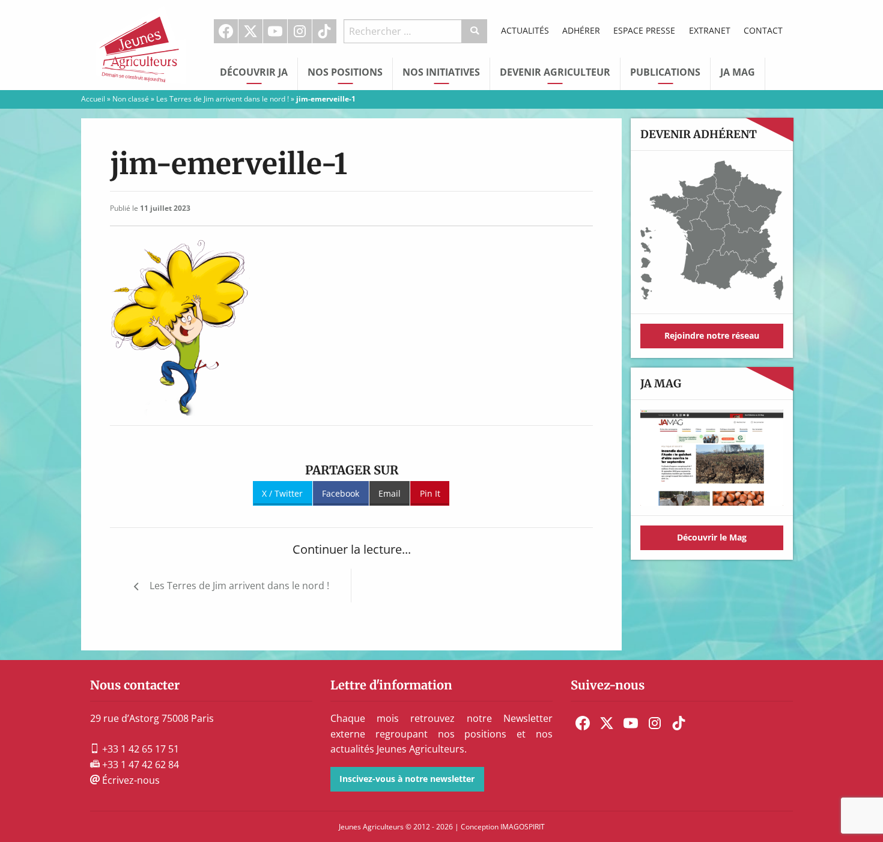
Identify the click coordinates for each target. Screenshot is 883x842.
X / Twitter (282, 493)
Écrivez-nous (130, 780)
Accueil (93, 99)
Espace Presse (644, 30)
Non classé (130, 99)
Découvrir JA (254, 72)
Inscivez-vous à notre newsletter (407, 778)
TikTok (324, 31)
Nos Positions (345, 72)
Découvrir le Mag (712, 537)
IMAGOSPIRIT (522, 827)
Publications (665, 72)
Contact (763, 30)
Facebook (226, 31)
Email (389, 493)
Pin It (430, 493)
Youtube (275, 31)
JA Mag (737, 72)
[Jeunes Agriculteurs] (141, 43)
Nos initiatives (441, 72)
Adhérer (581, 30)
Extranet (709, 30)
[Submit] (475, 31)
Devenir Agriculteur (555, 72)
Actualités (525, 30)
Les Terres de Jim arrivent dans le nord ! (222, 99)
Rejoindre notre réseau (711, 335)
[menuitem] (226, 31)
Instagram (300, 31)
